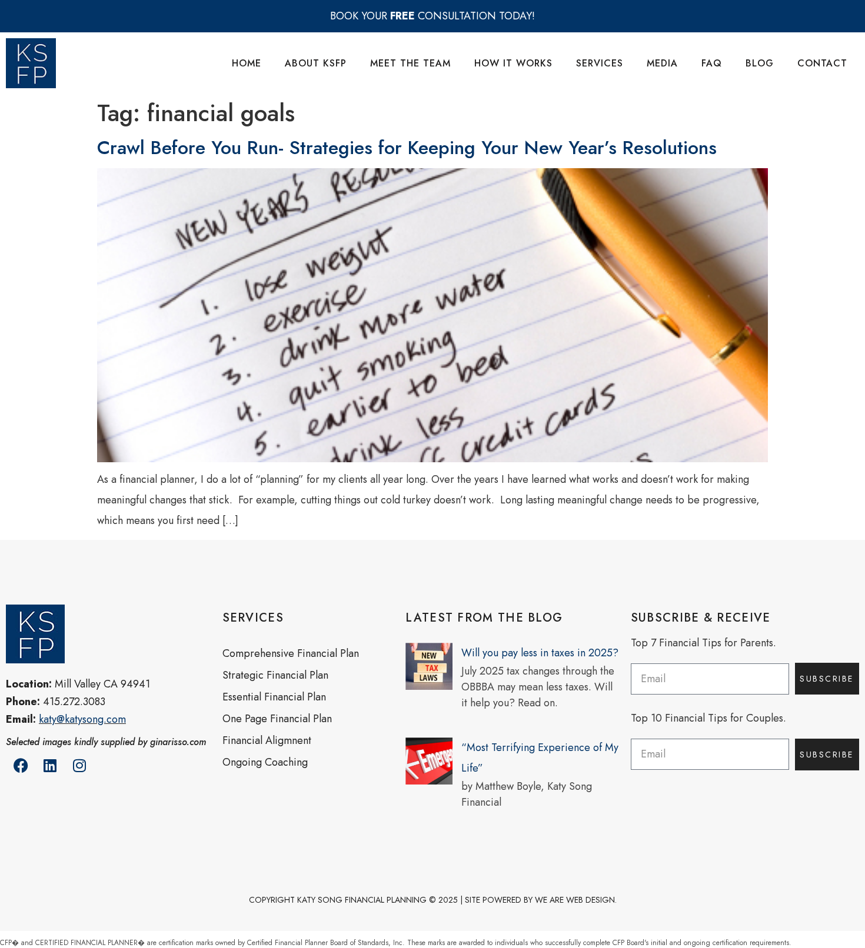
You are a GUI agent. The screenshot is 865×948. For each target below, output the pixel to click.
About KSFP (316, 63)
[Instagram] (79, 765)
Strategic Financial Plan (275, 675)
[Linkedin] (50, 765)
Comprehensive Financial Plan (290, 653)
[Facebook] (20, 765)
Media (662, 63)
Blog (760, 63)
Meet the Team (410, 63)
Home (246, 63)
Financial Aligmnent (266, 740)
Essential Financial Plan (274, 697)
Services (599, 63)
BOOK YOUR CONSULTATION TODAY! (432, 16)
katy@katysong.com (82, 719)
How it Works (513, 63)
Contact (822, 63)
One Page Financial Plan (277, 718)
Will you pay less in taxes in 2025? (539, 652)
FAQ (711, 63)
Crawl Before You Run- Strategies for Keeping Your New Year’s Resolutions (407, 147)
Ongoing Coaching (265, 762)
